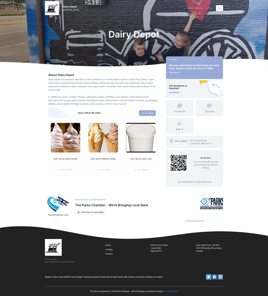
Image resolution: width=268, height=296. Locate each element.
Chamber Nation (170, 291)
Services (199, 8)
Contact (209, 8)
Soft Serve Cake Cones (65, 158)
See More (149, 113)
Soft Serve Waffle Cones (103, 158)
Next (225, 203)
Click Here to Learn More (92, 212)
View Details (67, 170)
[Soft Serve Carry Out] (141, 137)
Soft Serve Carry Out (141, 158)
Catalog (109, 249)
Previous (163, 203)
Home (189, 8)
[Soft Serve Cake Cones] (65, 137)
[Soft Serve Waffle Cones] (103, 137)
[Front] (52, 8)
